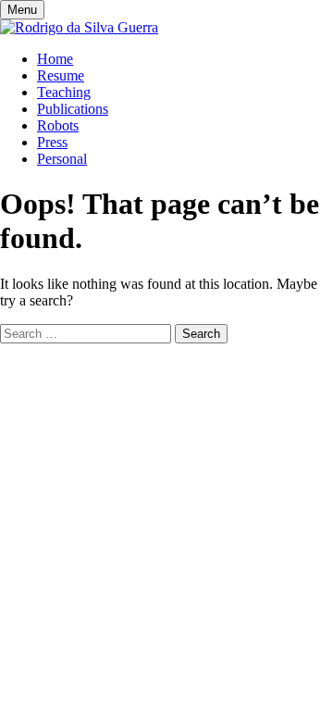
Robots (58, 125)
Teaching (64, 92)
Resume (60, 75)
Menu (22, 10)
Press (52, 142)
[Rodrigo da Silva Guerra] (79, 27)
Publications (72, 109)
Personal (62, 159)
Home (55, 59)
